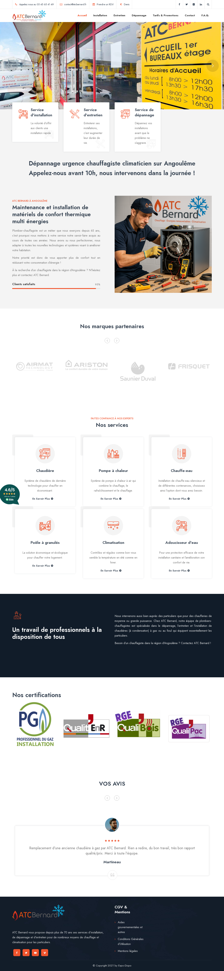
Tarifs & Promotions (165, 15)
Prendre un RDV (105, 4)
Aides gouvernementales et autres (130, 927)
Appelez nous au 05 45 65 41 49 (36, 4)
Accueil (82, 15)
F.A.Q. (205, 15)
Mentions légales (128, 951)
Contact (190, 15)
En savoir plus (41, 565)
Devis (126, 4)
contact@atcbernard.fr (75, 4)
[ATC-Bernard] (29, 15)
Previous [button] (107, 340)
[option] (35, 370)
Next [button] (116, 340)
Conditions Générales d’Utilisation (131, 941)
